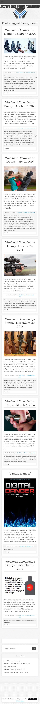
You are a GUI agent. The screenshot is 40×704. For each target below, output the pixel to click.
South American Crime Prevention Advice (16, 672)
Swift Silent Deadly (25, 88)
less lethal (11, 81)
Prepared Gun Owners (9, 84)
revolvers (30, 84)
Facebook (32, 2)
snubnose (6, 88)
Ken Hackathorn (14, 383)
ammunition (16, 217)
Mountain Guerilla (20, 303)
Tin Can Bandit (11, 90)
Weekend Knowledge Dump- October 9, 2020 (20, 32)
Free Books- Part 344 (10, 666)
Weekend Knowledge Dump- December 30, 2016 (20, 322)
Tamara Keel (32, 228)
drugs (5, 221)
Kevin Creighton (13, 136)
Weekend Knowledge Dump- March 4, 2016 (20, 403)
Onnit (26, 138)
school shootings (8, 307)
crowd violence (25, 77)
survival (27, 228)
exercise (18, 135)
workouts (15, 145)
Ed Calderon (11, 79)
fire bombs (18, 221)
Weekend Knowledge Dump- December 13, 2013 (20, 565)
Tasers (24, 461)
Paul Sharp (31, 385)
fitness (10, 457)
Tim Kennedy (32, 144)
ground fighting (28, 135)
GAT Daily (22, 135)
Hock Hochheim (29, 301)
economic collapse (11, 221)
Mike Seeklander (15, 83)
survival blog (18, 88)
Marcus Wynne (24, 81)
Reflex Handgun (24, 84)
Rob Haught (18, 142)
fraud (23, 382)
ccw (29, 76)
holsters (34, 135)
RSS (37, 2)
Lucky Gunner (17, 81)
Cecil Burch (20, 133)
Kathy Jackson (24, 620)
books (6, 549)
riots (12, 86)
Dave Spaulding (18, 382)
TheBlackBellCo (32, 699)
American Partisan (23, 131)
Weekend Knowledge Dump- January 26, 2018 (20, 246)
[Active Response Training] (20, 12)
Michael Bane (25, 385)
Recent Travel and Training (12, 661)
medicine (20, 459)
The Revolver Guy (16, 144)
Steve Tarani (12, 88)
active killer (8, 215)
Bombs (9, 219)
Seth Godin (16, 228)
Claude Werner (12, 77)
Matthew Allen (28, 136)
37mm (6, 131)
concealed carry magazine (28, 456)
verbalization (7, 389)
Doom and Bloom (29, 219)
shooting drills (25, 86)
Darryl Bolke (12, 135)
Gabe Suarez (28, 382)
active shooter (25, 215)
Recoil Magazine (32, 305)
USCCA (11, 145)
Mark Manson (32, 81)
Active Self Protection (10, 76)
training (27, 387)
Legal (10, 224)
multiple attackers (19, 138)
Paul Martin (29, 83)
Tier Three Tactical (24, 144)
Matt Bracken (7, 459)
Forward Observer (13, 223)
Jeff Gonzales (20, 223)
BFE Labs (29, 217)
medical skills (7, 83)
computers (19, 77)
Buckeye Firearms (26, 380)
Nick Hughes (12, 226)
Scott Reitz (28, 142)
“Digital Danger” (20, 474)
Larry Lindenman (24, 457)
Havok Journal (16, 457)
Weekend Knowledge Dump (29, 72)
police (23, 226)
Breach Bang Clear (13, 133)
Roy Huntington (17, 86)
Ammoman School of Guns (22, 76)
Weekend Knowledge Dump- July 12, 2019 (20, 160)
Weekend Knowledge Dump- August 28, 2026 (17, 663)
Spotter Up (22, 387)
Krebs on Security (22, 383)
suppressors (22, 228)
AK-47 (6, 456)
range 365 (27, 226)
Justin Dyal (6, 136)
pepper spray (18, 226)
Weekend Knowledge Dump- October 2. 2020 (20, 104)
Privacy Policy (20, 701)
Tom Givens (6, 145)
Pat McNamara (28, 303)
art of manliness (23, 217)
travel (14, 230)
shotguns (31, 86)
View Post (7, 93)
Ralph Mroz (18, 305)
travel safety (7, 622)
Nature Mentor (22, 83)
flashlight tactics (25, 221)
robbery (23, 142)
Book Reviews (30, 546)
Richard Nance (7, 86)
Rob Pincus (16, 387)
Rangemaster (7, 142)
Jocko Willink (27, 223)
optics (34, 620)
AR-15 (29, 300)
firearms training (26, 79)
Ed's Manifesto (18, 79)
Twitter (35, 2)
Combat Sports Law (28, 133)
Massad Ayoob (15, 224)
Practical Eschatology (8, 140)
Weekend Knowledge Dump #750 (14, 669)
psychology (17, 84)
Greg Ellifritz (20, 72)
